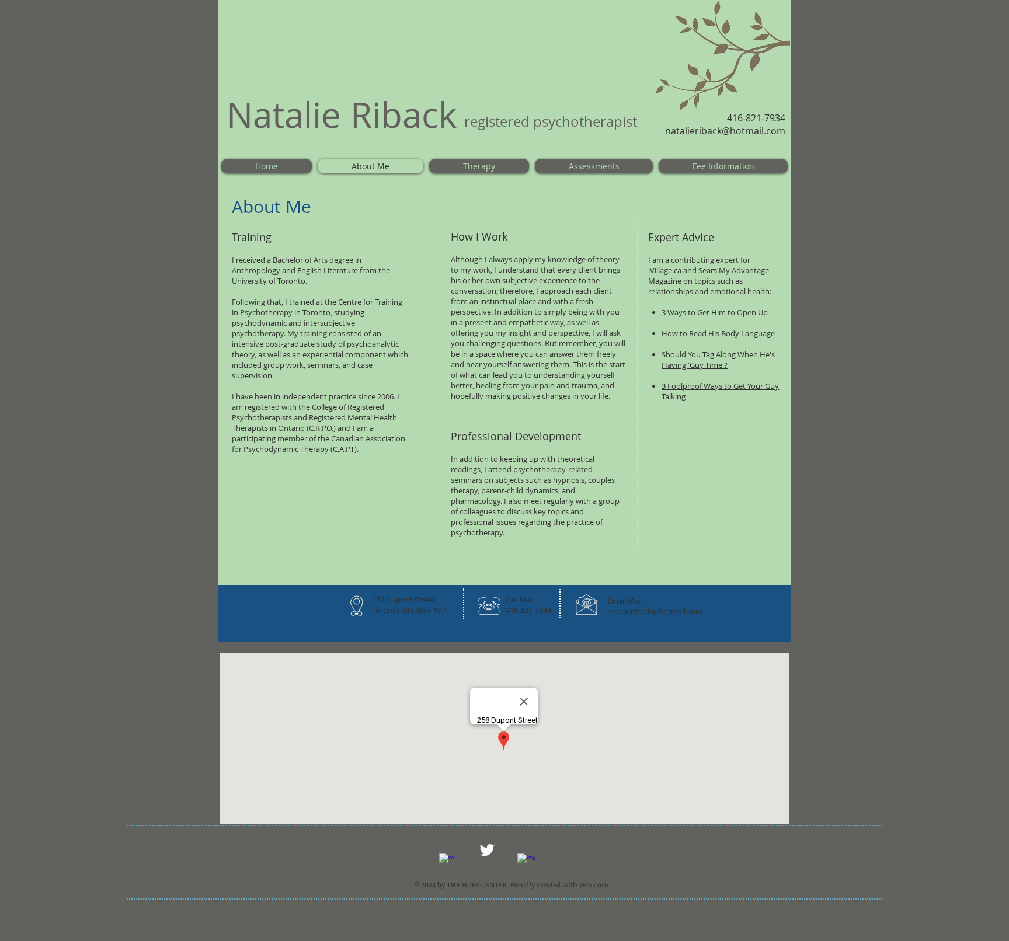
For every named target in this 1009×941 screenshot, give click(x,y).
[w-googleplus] (526, 862)
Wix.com (593, 884)
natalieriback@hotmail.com (654, 611)
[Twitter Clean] (487, 850)
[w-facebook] (448, 862)
